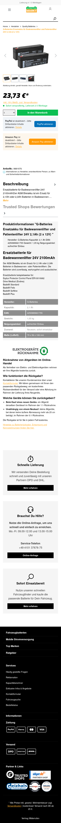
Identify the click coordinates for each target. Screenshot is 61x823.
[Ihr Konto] (50, 9)
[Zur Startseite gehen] (31, 10)
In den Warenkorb (38, 112)
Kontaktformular (10, 383)
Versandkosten (14, 805)
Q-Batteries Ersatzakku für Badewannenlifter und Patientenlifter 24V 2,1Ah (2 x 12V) (30, 30)
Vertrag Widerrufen (30, 818)
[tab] (30, 191)
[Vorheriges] (5, 55)
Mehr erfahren (31, 487)
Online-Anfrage (30, 555)
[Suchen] (54, 19)
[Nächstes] (56, 55)
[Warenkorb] (56, 9)
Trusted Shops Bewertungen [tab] (29, 206)
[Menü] (9, 10)
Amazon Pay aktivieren (42, 141)
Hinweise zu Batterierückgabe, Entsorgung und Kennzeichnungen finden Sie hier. (25, 426)
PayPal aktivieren (45, 123)
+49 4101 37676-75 (30, 547)
